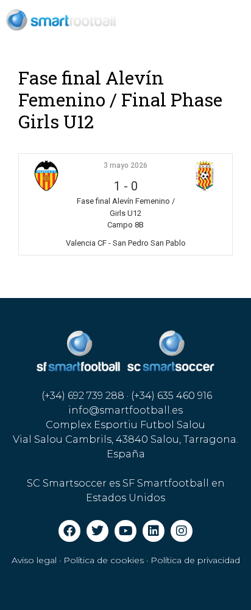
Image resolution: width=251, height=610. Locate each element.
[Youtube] (125, 531)
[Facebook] (69, 531)
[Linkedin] (153, 531)
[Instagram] (182, 531)
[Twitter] (97, 531)
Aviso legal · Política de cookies (78, 560)
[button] (227, 19)
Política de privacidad (195, 560)
